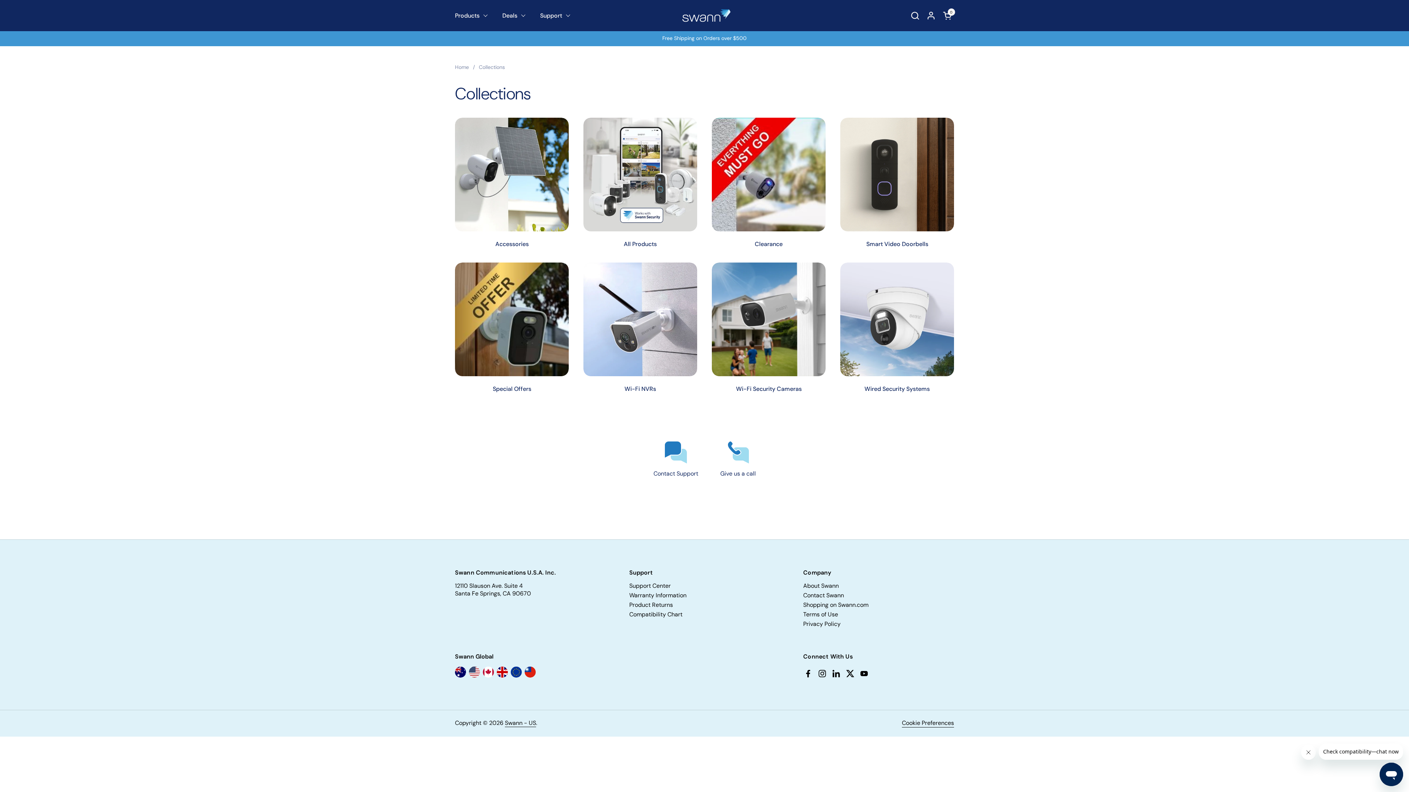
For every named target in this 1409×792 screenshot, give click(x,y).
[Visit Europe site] (516, 672)
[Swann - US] (706, 15)
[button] (915, 15)
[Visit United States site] (474, 672)
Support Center (650, 586)
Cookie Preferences (928, 723)
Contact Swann (823, 595)
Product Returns (651, 605)
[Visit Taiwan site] (530, 672)
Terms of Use (820, 614)
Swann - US (520, 723)
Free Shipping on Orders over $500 (704, 38)
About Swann (821, 586)
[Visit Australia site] (460, 672)
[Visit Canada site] (488, 672)
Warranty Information (658, 595)
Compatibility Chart (655, 614)
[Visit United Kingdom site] (502, 672)
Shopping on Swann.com (836, 605)
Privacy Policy (822, 624)
